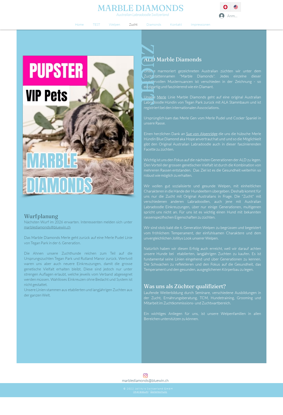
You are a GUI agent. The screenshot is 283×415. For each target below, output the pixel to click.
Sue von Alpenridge (201, 133)
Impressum (140, 391)
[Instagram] (145, 375)
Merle (161, 97)
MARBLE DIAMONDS (140, 8)
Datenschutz (158, 391)
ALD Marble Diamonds (174, 59)
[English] (235, 6)
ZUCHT (147, 74)
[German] (225, 6)
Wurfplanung (41, 216)
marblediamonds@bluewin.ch (47, 227)
